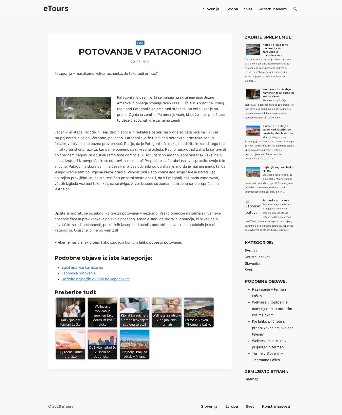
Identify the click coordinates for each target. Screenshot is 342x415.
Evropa (231, 9)
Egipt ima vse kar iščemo (82, 267)
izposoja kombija (124, 242)
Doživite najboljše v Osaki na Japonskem (96, 279)
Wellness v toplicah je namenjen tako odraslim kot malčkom (278, 93)
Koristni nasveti (272, 9)
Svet (248, 9)
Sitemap (251, 379)
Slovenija (211, 9)
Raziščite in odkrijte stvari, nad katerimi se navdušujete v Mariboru (278, 130)
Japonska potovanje (79, 273)
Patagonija (63, 230)
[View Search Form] (295, 9)
